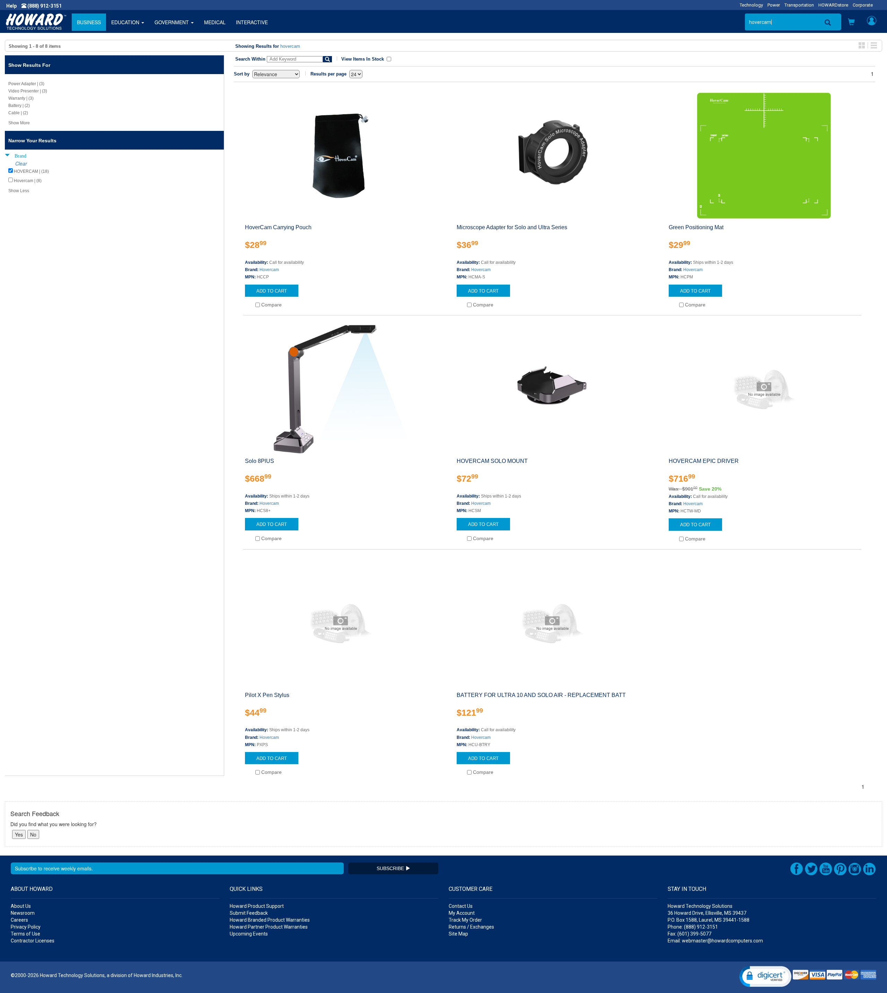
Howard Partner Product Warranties (269, 927)
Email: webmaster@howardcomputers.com (715, 940)
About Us (21, 906)
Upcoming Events (249, 934)
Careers (19, 920)
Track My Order (465, 920)
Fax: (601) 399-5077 (689, 934)
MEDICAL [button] (215, 22)
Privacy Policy (26, 927)
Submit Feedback (249, 913)
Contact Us (461, 906)
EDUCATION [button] (126, 22)
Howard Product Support (257, 906)
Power (773, 5)
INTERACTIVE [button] (252, 22)
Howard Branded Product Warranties (270, 920)
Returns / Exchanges (471, 927)
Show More (19, 122)
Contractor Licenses (32, 940)
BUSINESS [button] (89, 22)
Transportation (799, 5)
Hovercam (269, 269)
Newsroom (23, 913)
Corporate (863, 5)
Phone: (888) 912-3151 (693, 927)
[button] (851, 23)
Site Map (458, 934)
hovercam (290, 46)
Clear (21, 163)
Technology (751, 5)
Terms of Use (25, 934)
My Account (462, 913)
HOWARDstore (833, 5)
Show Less (18, 190)
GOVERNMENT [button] (172, 22)
